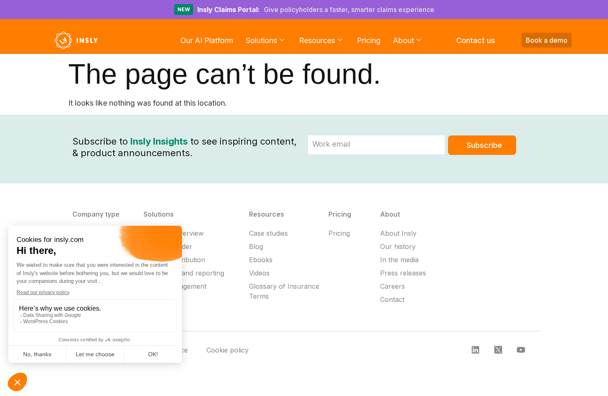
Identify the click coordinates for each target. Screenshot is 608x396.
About (403, 40)
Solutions (261, 40)
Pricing (369, 40)
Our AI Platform (206, 40)
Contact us (475, 40)
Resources (317, 40)
